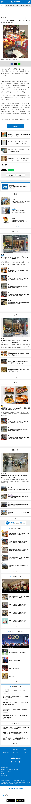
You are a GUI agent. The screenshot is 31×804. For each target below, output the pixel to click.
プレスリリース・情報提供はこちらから (10, 769)
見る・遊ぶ (12, 5)
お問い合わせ (4, 773)
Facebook (11, 761)
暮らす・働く (22, 5)
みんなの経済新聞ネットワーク (15, 789)
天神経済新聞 (15, 2)
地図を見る (15, 126)
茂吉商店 (4, 165)
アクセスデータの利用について (8, 771)
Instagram (19, 761)
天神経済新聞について (6, 767)
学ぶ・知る (28, 5)
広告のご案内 (4, 775)
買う (17, 5)
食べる (7, 5)
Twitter (15, 761)
